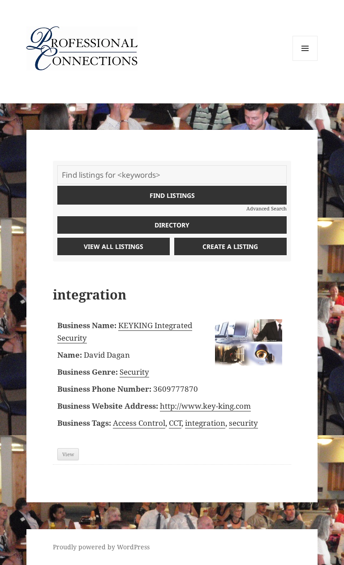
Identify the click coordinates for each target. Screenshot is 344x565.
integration (205, 423)
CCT (175, 423)
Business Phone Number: (104, 389)
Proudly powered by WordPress (101, 547)
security (243, 423)
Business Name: (86, 325)
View (68, 454)
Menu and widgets (305, 60)
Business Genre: (87, 372)
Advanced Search (266, 208)
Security (134, 372)
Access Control (139, 423)
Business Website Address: (107, 406)
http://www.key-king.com (205, 406)
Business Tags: (84, 423)
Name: (69, 355)
